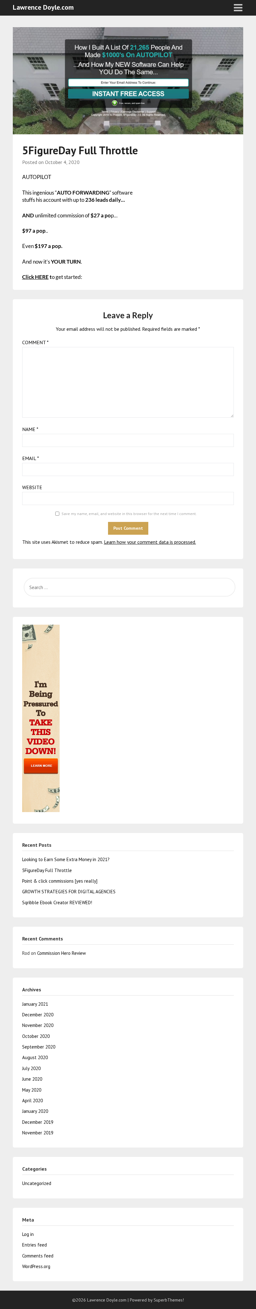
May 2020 (31, 1090)
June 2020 (32, 1079)
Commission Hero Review (61, 953)
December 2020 (37, 1015)
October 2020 (36, 1036)
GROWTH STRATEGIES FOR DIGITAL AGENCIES (69, 892)
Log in (28, 1234)
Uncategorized (36, 1183)
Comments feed (37, 1256)
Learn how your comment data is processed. (150, 542)
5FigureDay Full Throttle (47, 870)
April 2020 (32, 1100)
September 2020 (38, 1047)
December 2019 (37, 1122)
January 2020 (35, 1111)
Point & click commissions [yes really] (59, 881)
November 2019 (37, 1133)
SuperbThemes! (169, 1300)
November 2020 (37, 1025)
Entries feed (34, 1245)
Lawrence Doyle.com (43, 7)
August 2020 (35, 1057)
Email (30, 458)
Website (32, 487)
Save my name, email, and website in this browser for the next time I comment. (129, 513)
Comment (35, 342)
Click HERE (35, 277)
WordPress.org (36, 1266)
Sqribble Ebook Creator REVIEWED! (57, 902)
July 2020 (31, 1068)
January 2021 (35, 1004)
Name (30, 429)
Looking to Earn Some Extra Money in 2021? (66, 859)
